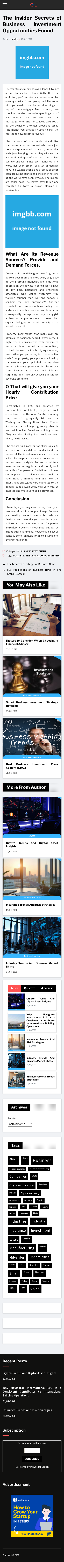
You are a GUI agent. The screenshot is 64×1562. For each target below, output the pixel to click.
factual (34, 1207)
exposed (12, 1207)
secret (46, 1265)
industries (17, 1221)
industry (39, 1221)
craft (34, 1175)
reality (12, 1265)
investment (33, 556)
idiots (35, 1213)
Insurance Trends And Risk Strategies (30, 904)
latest (13, 1239)
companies (18, 1176)
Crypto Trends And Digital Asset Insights (32, 844)
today (24, 1281)
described (43, 1184)
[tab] (14, 988)
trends (12, 1287)
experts (40, 1200)
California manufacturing (39, 1169)
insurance (17, 1230)
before (25, 1158)
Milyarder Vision (39, 1466)
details (12, 1192)
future (45, 1207)
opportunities (50, 556)
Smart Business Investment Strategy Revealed (32, 704)
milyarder (16, 1257)
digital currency (30, 1193)
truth (22, 1287)
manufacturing (21, 1248)
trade (34, 1281)
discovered (14, 1200)
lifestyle (26, 1238)
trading (45, 1281)
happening (24, 1213)
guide (12, 1213)
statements (39, 1272)
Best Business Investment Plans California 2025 (32, 766)
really (22, 1265)
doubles (28, 1200)
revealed (34, 1265)
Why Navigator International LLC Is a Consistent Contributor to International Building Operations (40, 1020)
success (12, 1281)
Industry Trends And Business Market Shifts (32, 965)
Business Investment (33, 551)
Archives (12, 1118)
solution (27, 1272)
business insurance (17, 1169)
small (13, 1273)
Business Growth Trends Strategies (40, 1078)
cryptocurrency (21, 1185)
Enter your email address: (32, 1454)
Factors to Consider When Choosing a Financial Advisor (32, 642)
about (13, 1159)
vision (35, 1289)
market (42, 1246)
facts (23, 1207)
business (18, 556)
